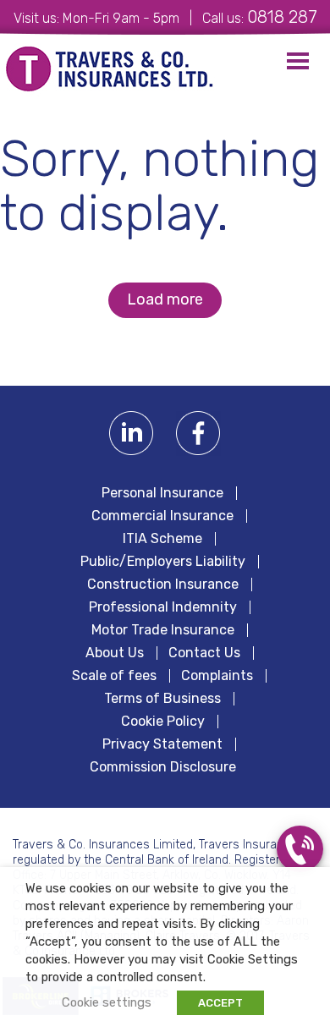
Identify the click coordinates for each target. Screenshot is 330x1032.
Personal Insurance (162, 493)
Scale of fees (114, 676)
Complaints (217, 676)
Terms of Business (162, 698)
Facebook (198, 433)
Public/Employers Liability (162, 561)
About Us (114, 653)
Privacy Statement (162, 744)
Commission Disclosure (163, 767)
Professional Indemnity (163, 607)
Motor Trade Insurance (162, 630)
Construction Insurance (163, 584)
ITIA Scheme (162, 539)
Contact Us (204, 653)
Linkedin (131, 433)
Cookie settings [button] (106, 1002)
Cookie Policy (163, 721)
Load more (165, 299)
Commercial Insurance (162, 516)
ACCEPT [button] (220, 1002)
